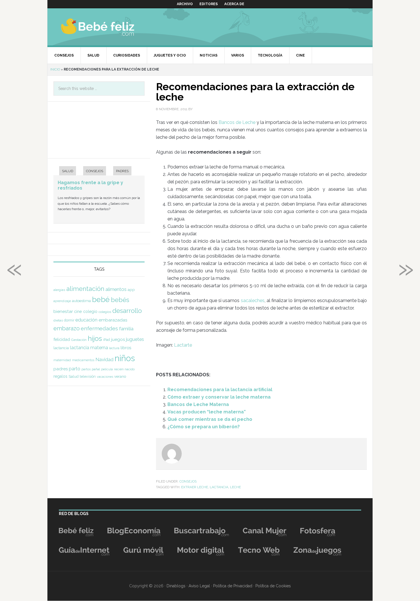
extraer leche (194, 487)
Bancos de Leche (237, 122)
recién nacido (124, 369)
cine (78, 311)
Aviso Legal (199, 586)
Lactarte (183, 345)
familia (126, 328)
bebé (101, 299)
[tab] (64, 171)
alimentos (116, 289)
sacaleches (253, 300)
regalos (60, 376)
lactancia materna (89, 347)
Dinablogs (176, 586)
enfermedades (99, 328)
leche (235, 487)
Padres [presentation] (122, 171)
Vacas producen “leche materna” (206, 412)
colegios (105, 312)
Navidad (104, 359)
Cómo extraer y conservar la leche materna (219, 397)
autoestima (81, 301)
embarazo (66, 328)
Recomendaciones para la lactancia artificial (219, 389)
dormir (69, 320)
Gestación (79, 340)
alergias (59, 290)
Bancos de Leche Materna (198, 404)
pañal (96, 369)
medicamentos (83, 360)
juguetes (135, 339)
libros (126, 347)
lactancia (219, 487)
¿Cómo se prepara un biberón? (203, 426)
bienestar (63, 311)
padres (60, 368)
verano (120, 376)
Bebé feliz (109, 27)
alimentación (85, 288)
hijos (95, 338)
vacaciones (105, 377)
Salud (74, 376)
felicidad (61, 339)
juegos (118, 339)
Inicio (55, 69)
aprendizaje (62, 301)
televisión (88, 376)
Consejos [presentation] (94, 171)
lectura (114, 348)
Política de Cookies (273, 586)
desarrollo (127, 310)
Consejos (188, 481)
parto (74, 368)
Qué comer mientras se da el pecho (209, 419)
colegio (90, 311)
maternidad (62, 360)
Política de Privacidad (232, 586)
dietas (58, 320)
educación (86, 320)
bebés (120, 299)
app (131, 289)
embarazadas (113, 320)
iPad (106, 340)
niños (125, 358)
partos (86, 369)
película (107, 369)
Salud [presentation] (67, 171)
